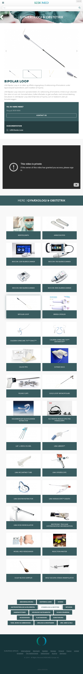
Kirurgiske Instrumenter (41, 612)
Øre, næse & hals (66, 623)
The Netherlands (32, 653)
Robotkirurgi (58, 617)
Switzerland (45, 653)
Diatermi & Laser (46, 602)
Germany (63, 653)
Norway (53, 651)
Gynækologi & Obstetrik (50, 607)
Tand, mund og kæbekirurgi (20, 623)
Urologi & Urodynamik (45, 623)
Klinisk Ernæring (63, 612)
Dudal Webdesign (43, 669)
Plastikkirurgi (41, 617)
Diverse (60, 602)
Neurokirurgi (25, 617)
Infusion (69, 607)
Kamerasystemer (20, 612)
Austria (54, 653)
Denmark (36, 651)
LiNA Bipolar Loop (16, 130)
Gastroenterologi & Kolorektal (23, 607)
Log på (79, 1)
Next (76, 51)
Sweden (45, 651)
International (25, 651)
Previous (6, 51)
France (69, 651)
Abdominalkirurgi (26, 602)
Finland (61, 651)
